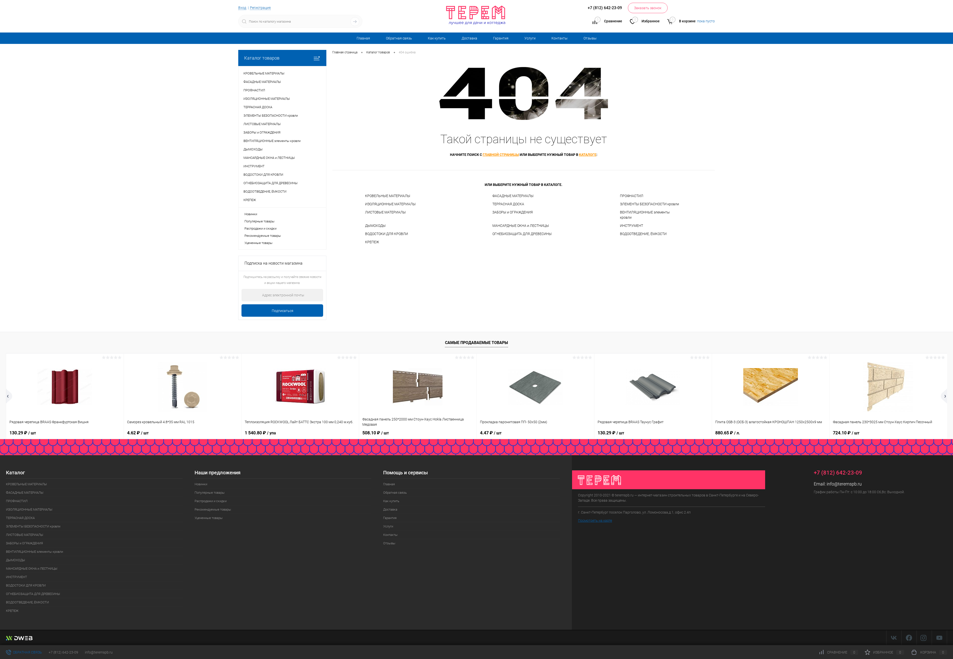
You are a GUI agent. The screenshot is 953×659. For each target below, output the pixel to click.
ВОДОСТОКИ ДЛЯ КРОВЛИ (386, 234)
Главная (363, 38)
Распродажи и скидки (260, 228)
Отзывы (590, 38)
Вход (242, 8)
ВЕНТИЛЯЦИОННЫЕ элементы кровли (645, 214)
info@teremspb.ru (844, 483)
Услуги (530, 38)
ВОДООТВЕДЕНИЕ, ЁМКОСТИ (643, 234)
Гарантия (501, 38)
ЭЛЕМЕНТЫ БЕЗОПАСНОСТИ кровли (649, 204)
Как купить (437, 38)
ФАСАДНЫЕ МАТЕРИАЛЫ (513, 196)
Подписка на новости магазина (273, 263)
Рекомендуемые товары (262, 236)
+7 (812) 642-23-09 (63, 652)
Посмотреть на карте (595, 520)
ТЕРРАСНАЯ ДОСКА (508, 204)
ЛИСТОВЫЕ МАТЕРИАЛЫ (385, 212)
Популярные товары (259, 221)
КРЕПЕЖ (372, 242)
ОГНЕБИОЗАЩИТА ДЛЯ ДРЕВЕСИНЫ (522, 234)
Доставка (469, 38)
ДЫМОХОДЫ (375, 226)
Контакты (559, 38)
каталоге (587, 155)
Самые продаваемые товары (476, 342)
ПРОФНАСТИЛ (631, 196)
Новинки (250, 214)
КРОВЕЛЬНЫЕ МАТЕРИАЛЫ (387, 196)
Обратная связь (399, 38)
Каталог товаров (261, 58)
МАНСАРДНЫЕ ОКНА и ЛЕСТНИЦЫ (520, 226)
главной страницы (501, 155)
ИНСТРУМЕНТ (631, 226)
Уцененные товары (258, 243)
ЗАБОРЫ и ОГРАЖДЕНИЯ (512, 212)
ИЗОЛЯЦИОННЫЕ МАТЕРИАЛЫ (390, 204)
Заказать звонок (647, 8)
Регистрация (260, 8)
